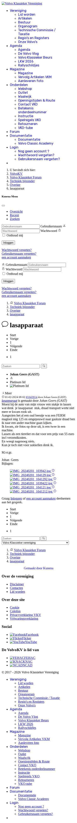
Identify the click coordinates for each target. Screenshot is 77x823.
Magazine (17, 69)
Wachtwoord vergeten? (36, 155)
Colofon (15, 611)
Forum (15, 132)
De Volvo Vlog (28, 54)
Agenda (16, 46)
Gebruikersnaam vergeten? (39, 159)
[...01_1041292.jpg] (31, 479)
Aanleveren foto (30, 81)
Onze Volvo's (27, 42)
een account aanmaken (16, 257)
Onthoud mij (15, 235)
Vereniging (18, 11)
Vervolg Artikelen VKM (35, 77)
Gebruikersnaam (51, 226)
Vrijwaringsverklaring (24, 618)
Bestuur (24, 22)
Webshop (25, 89)
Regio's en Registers (33, 38)
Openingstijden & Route (36, 100)
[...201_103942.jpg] (31, 471)
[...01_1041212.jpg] (31, 491)
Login (14, 147)
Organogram (27, 26)
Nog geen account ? (33, 151)
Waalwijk (24, 96)
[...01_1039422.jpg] (31, 483)
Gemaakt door (33, 568)
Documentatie (21, 136)
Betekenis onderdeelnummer (32, 110)
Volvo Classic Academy (35, 143)
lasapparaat (9, 400)
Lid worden (26, 14)
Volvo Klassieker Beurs (35, 57)
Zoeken (15, 219)
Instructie (25, 116)
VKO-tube (25, 128)
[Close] (3, 205)
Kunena (48, 568)
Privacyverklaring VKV (25, 615)
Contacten (16, 588)
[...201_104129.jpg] (31, 475)
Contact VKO (28, 104)
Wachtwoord (48, 231)
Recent (14, 215)
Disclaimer (17, 584)
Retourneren (28, 124)
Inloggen (8, 242)
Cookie (14, 607)
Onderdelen (19, 85)
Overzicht (16, 211)
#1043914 (31, 397)
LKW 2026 (25, 61)
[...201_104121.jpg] (31, 487)
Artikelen (25, 18)
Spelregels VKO (29, 120)
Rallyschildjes (28, 65)
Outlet (23, 93)
